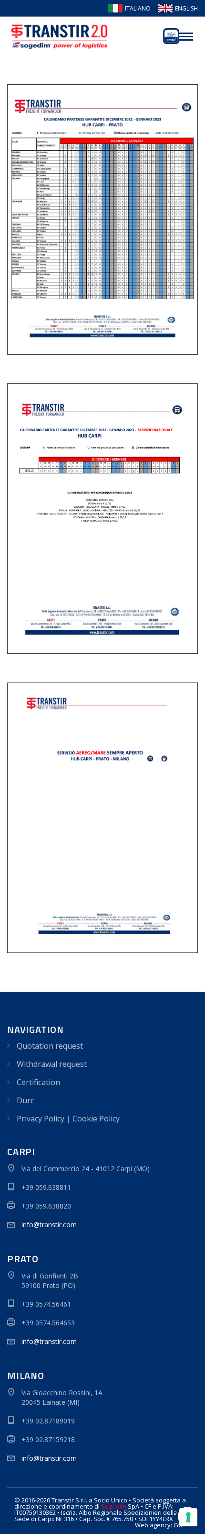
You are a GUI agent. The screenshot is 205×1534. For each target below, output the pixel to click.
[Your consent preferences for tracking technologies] (188, 1517)
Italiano (138, 8)
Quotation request (50, 1046)
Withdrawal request (52, 1064)
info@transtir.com (49, 1224)
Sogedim (113, 1506)
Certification (38, 1082)
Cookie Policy (96, 1118)
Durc (25, 1100)
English (186, 8)
